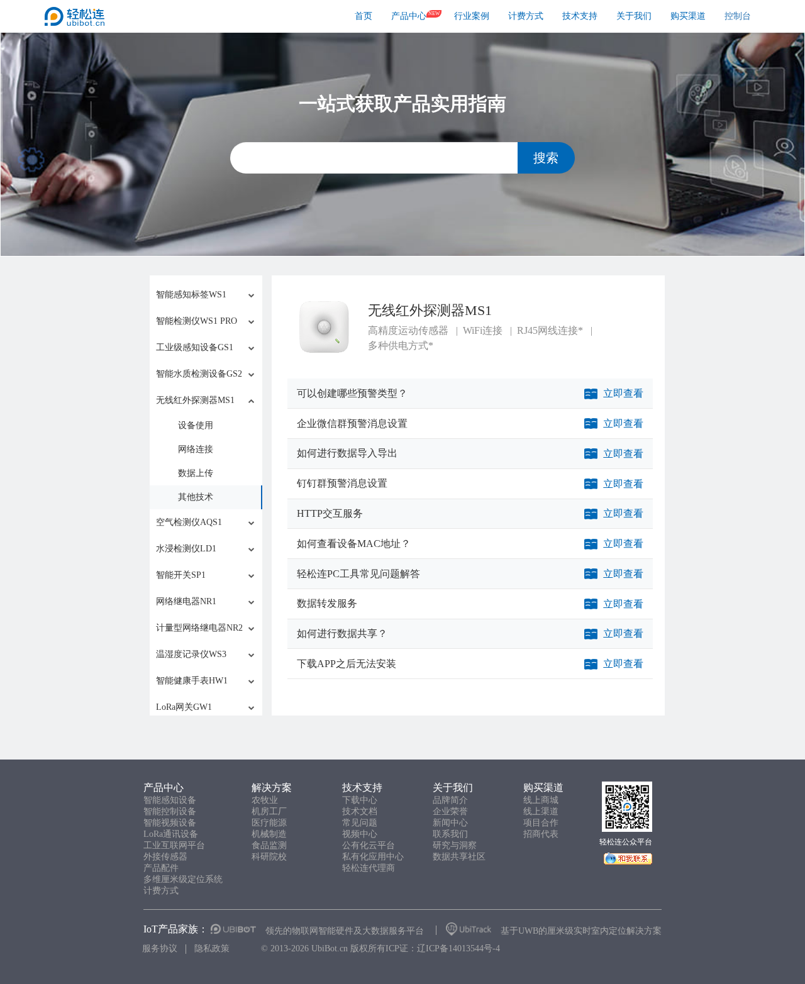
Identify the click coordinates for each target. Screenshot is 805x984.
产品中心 (408, 16)
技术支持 (579, 16)
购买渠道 (688, 16)
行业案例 (471, 16)
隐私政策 (212, 948)
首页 (363, 16)
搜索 (545, 158)
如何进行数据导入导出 (347, 453)
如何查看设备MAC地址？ (354, 543)
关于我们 (634, 16)
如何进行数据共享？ (342, 633)
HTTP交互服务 (330, 513)
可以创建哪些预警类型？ (352, 393)
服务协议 (159, 948)
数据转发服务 (327, 603)
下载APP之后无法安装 (346, 663)
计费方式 (525, 16)
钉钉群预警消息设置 (342, 483)
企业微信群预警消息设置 (352, 423)
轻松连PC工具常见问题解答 (358, 573)
